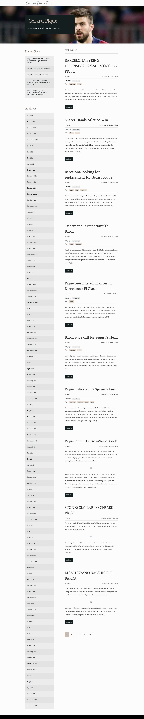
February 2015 (31, 501)
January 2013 (31, 591)
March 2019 (31, 326)
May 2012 (30, 633)
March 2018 (31, 375)
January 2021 (31, 248)
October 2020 (31, 260)
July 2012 (30, 621)
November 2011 (32, 670)
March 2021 (31, 236)
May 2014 (30, 537)
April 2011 (30, 688)
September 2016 (32, 441)
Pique (79, 84)
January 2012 (31, 658)
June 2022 (30, 152)
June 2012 (30, 627)
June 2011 (30, 676)
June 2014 (30, 531)
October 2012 (31, 609)
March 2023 (31, 122)
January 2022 (31, 182)
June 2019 (30, 308)
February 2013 (31, 585)
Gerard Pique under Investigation (38, 75)
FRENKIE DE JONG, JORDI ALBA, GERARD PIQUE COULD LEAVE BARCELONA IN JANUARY (37, 93)
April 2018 (30, 369)
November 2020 (32, 254)
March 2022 (31, 170)
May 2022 (30, 158)
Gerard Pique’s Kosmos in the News (38, 69)
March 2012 (31, 645)
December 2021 (32, 188)
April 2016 (30, 465)
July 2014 (30, 525)
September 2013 (32, 561)
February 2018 (31, 381)
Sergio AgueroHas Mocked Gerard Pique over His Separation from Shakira (38, 61)
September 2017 (32, 399)
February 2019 (31, 332)
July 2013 (30, 573)
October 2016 (31, 435)
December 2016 (32, 429)
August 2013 (31, 567)
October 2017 (31, 393)
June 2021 (30, 224)
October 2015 (31, 483)
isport (68, 76)
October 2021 (31, 200)
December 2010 (32, 700)
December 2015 (32, 477)
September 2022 (32, 140)
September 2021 (32, 206)
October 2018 (31, 344)
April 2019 (30, 320)
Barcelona (72, 84)
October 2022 (31, 134)
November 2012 (32, 603)
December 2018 (32, 338)
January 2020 (31, 284)
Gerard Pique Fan (39, 3)
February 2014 (31, 549)
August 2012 (31, 615)
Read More (69, 107)
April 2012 (30, 639)
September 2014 (32, 519)
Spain (92, 402)
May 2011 (30, 682)
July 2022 (30, 146)
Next (89, 634)
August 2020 (31, 266)
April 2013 (30, 579)
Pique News (76, 81)
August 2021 (31, 212)
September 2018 (32, 350)
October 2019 (31, 296)
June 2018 (30, 363)
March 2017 (31, 417)
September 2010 (32, 706)
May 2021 (30, 230)
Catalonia (80, 402)
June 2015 (30, 489)
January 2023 (31, 128)
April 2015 (30, 495)
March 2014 (31, 543)
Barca (71, 132)
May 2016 (30, 459)
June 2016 (30, 453)
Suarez (77, 132)
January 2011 (31, 694)
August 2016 (31, 447)
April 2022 (30, 164)
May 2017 (30, 411)
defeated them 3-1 (102, 611)
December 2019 (32, 290)
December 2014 (32, 513)
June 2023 (30, 116)
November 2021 (32, 194)
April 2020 (30, 278)
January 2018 (31, 387)
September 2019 (32, 302)
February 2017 (31, 423)
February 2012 (31, 652)
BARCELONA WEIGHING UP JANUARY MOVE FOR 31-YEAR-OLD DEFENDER (38, 83)
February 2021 (31, 242)
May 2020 (30, 272)
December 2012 (32, 597)
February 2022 (32, 176)
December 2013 (32, 555)
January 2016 (31, 471)
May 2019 (30, 314)
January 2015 (31, 507)
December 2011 (32, 664)
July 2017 (30, 405)
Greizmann (78, 244)
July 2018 (30, 356)
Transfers (83, 190)
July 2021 (30, 218)
